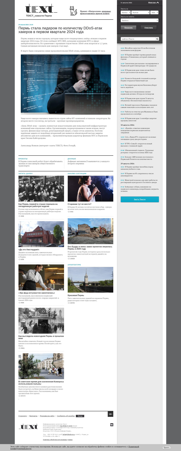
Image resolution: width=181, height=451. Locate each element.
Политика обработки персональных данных (58, 440)
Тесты (80, 416)
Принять (167, 448)
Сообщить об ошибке (66, 416)
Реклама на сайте (47, 416)
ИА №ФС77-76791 (66, 426)
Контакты (33, 416)
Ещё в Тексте (140, 199)
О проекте (22, 416)
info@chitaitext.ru (69, 434)
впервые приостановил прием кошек (95, 12)
